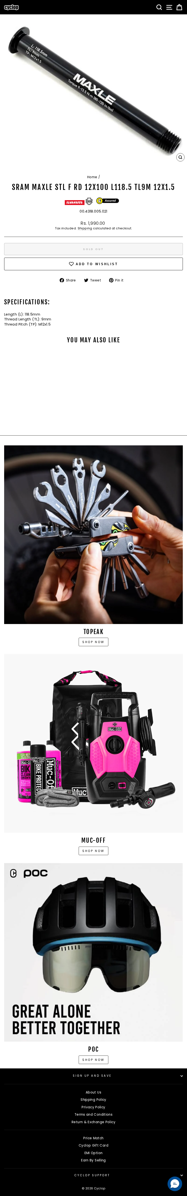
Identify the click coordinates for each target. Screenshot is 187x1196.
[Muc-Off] (93, 743)
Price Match (93, 1138)
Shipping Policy (93, 1099)
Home (92, 177)
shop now (93, 1060)
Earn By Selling (93, 1160)
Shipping (85, 228)
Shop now (93, 642)
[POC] (93, 952)
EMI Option (93, 1153)
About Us (93, 1092)
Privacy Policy (93, 1107)
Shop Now (93, 851)
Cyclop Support (92, 1175)
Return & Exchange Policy (93, 1122)
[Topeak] (93, 534)
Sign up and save (92, 1076)
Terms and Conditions (93, 1114)
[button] (175, 1184)
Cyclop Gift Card (93, 1145)
